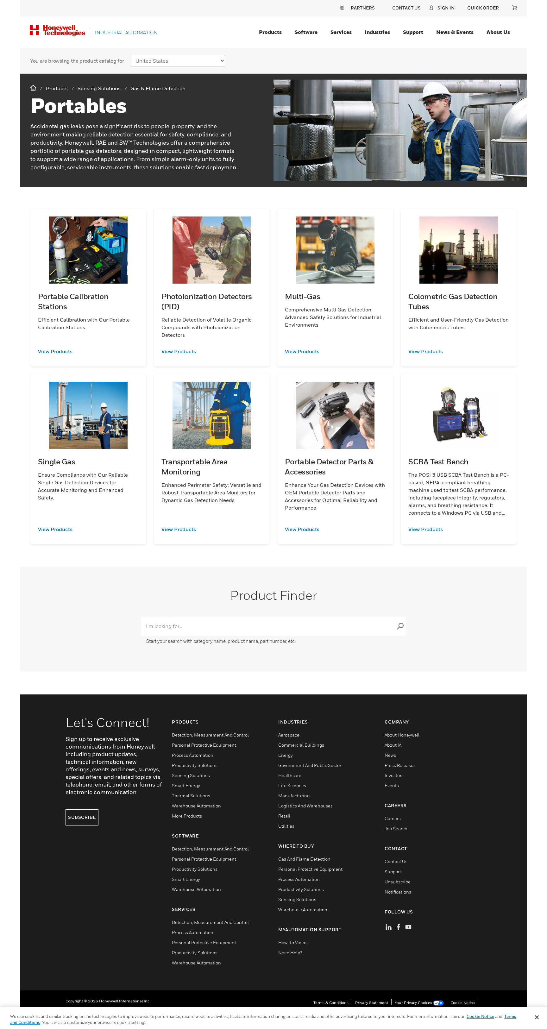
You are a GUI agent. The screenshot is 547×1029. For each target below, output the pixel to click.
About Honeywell (402, 734)
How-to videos (293, 942)
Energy (285, 755)
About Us (498, 32)
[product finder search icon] (400, 626)
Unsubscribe (398, 881)
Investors (394, 775)
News (390, 755)
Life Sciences (292, 785)
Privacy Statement (371, 1002)
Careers (393, 818)
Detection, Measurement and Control (210, 734)
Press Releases (400, 765)
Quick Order (483, 7)
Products (270, 32)
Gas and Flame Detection (304, 859)
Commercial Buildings (301, 745)
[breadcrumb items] (33, 88)
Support (413, 32)
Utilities (286, 826)
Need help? (290, 952)
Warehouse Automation (196, 805)
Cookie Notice (462, 1002)
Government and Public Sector (309, 765)
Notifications (398, 891)
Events (392, 785)
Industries (377, 32)
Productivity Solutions (194, 765)
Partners (363, 7)
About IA (393, 745)
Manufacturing (294, 795)
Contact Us (396, 861)
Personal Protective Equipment (204, 745)
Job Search (396, 828)
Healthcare (289, 775)
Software (306, 32)
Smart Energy (186, 785)
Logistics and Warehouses (305, 805)
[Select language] (341, 7)
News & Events (455, 32)
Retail (284, 816)
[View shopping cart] (514, 7)
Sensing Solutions (191, 775)
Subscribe (82, 817)
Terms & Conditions (331, 1002)
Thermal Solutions (191, 795)
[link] (88, 351)
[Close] (537, 1017)
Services (341, 32)
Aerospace (288, 734)
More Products (187, 816)
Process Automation (192, 755)
